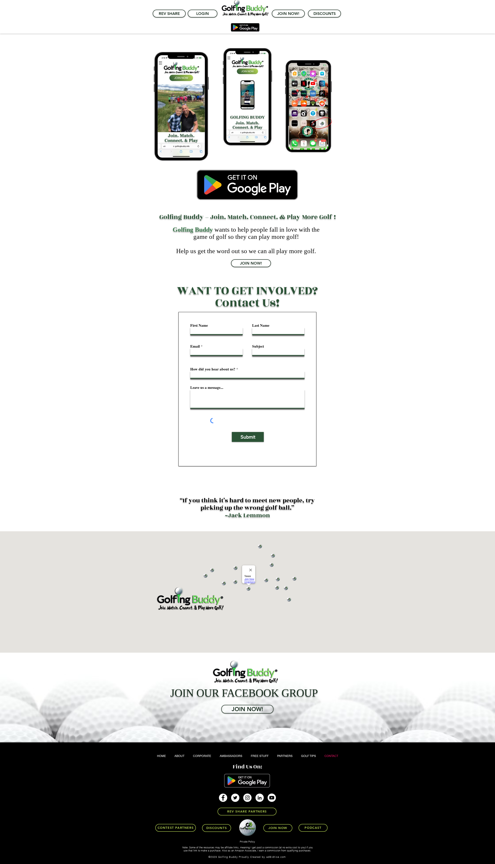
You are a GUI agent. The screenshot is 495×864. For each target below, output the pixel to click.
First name (415, 84)
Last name (445, 84)
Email (411, 103)
